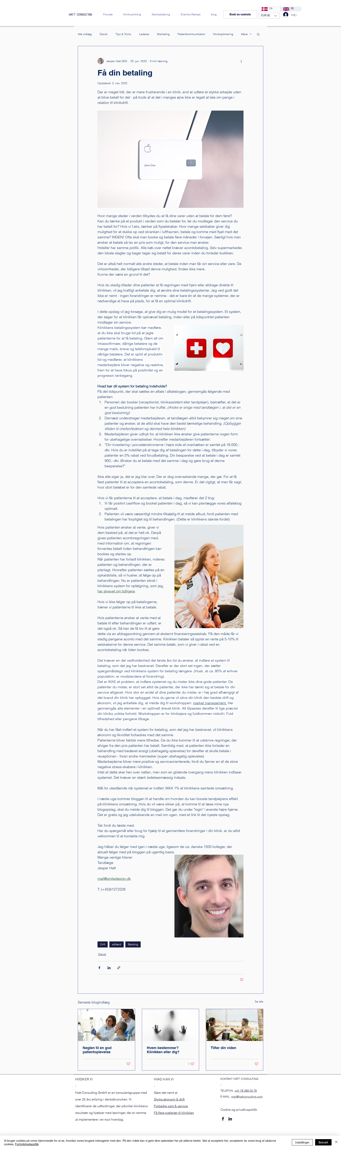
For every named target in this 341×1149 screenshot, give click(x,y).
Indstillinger (302, 1142)
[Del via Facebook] (99, 968)
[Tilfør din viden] (234, 1025)
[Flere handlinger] (241, 61)
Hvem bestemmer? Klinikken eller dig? (163, 1050)
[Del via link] (119, 968)
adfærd (116, 944)
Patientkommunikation (191, 34)
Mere (244, 34)
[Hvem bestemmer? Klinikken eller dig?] (170, 1025)
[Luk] (336, 1142)
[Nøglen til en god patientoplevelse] (106, 1025)
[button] (269, 16)
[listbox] (269, 16)
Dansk (104, 34)
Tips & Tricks (123, 34)
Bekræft (323, 1142)
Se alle (259, 1001)
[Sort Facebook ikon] (222, 1118)
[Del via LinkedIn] (109, 968)
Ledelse (144, 34)
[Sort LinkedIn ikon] (230, 1118)
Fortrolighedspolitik (27, 1144)
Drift (102, 944)
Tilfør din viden (223, 1048)
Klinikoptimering (223, 34)
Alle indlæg (85, 34)
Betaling (133, 944)
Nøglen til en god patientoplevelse (97, 1050)
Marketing (163, 34)
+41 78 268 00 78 (245, 1090)
